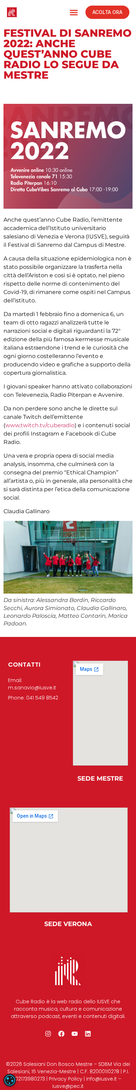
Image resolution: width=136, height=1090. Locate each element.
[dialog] (9, 1080)
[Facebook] (61, 1034)
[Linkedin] (88, 1034)
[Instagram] (48, 1034)
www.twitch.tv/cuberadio (40, 425)
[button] (74, 12)
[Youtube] (74, 1034)
